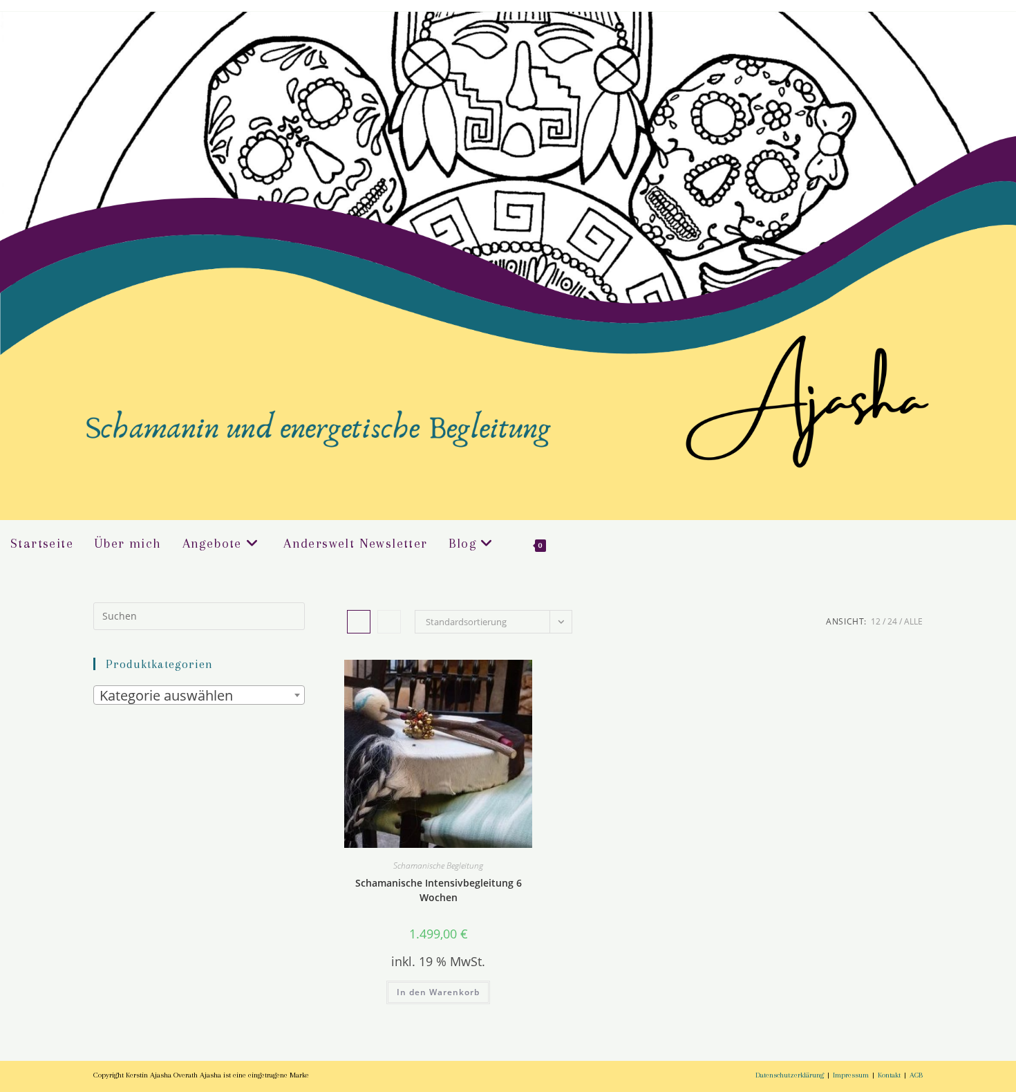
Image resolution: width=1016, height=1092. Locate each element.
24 (892, 621)
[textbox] (199, 695)
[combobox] (199, 695)
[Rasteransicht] (358, 621)
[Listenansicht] (389, 621)
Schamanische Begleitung (438, 865)
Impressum (851, 1075)
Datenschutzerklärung (789, 1075)
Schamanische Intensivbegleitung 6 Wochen (438, 890)
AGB (916, 1075)
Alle (913, 621)
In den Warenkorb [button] (438, 992)
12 (876, 621)
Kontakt (889, 1075)
